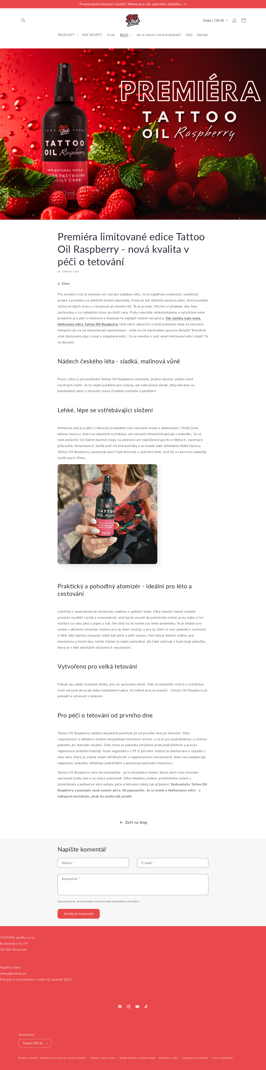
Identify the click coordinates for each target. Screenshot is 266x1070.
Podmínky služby (169, 1057)
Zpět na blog (136, 822)
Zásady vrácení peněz (103, 1057)
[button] (23, 20)
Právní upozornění (222, 1057)
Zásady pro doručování (195, 1057)
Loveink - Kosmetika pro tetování (48, 1057)
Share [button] (66, 283)
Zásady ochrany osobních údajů (137, 1057)
